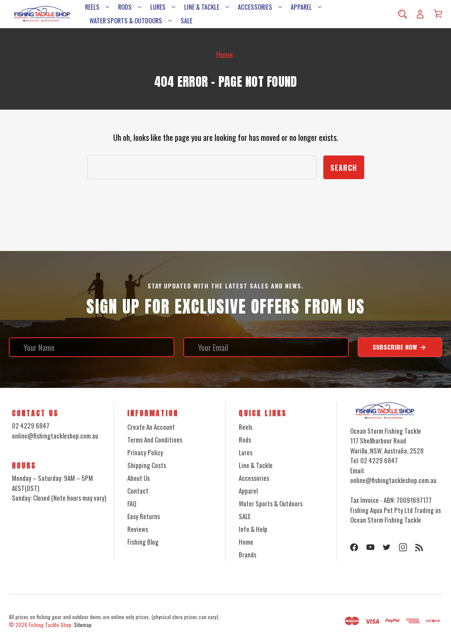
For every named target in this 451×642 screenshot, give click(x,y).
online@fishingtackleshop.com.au (55, 435)
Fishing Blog (143, 541)
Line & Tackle (201, 6)
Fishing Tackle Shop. (51, 624)
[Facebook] (354, 547)
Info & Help (253, 529)
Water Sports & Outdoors (125, 20)
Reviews (137, 529)
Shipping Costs (146, 465)
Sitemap (83, 624)
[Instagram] (403, 547)
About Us (138, 478)
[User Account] (420, 14)
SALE (186, 20)
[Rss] (419, 547)
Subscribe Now (396, 346)
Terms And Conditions (154, 439)
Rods (125, 6)
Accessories (255, 6)
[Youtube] (370, 547)
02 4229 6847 (30, 425)
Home (246, 541)
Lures (158, 6)
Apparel (301, 6)
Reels (92, 6)
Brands (247, 554)
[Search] (402, 14)
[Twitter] (387, 547)
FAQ (131, 503)
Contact (137, 490)
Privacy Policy (145, 452)
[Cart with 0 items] (437, 13)
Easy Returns (143, 516)
